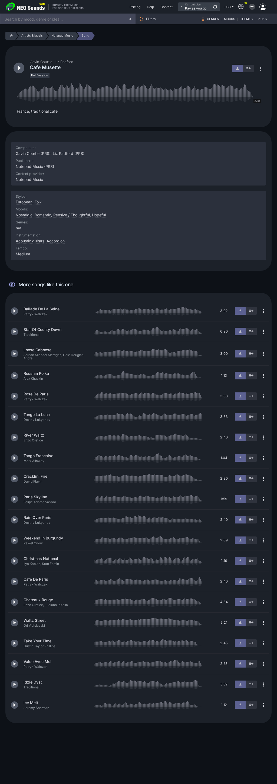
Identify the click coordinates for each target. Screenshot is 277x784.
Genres (213, 19)
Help (150, 7)
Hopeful (99, 215)
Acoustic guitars (30, 241)
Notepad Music (29, 179)
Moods (229, 19)
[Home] (10, 36)
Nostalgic (24, 215)
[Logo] (25, 7)
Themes (246, 19)
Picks (262, 19)
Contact (166, 7)
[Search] (130, 19)
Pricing (135, 7)
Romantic (43, 215)
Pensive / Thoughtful (71, 215)
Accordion (56, 241)
